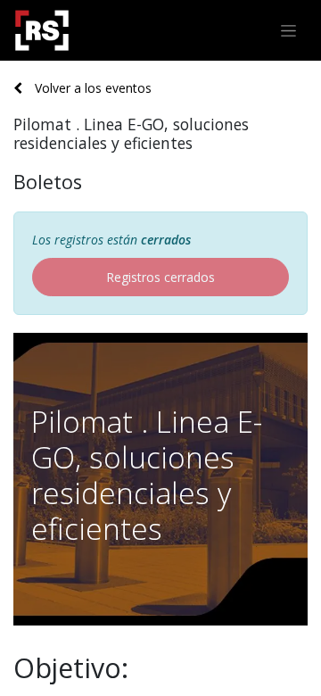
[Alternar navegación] (288, 31)
